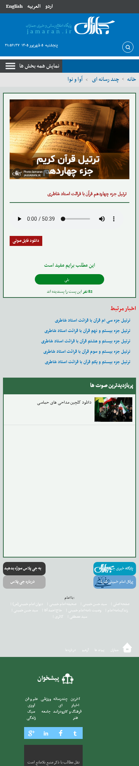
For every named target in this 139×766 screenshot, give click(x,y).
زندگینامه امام (116, 610)
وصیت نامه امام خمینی (83, 610)
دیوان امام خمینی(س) (26, 604)
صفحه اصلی (119, 604)
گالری (57, 617)
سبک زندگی (31, 715)
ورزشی (46, 699)
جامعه (46, 712)
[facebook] (60, 733)
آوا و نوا (75, 79)
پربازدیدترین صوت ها (111, 385)
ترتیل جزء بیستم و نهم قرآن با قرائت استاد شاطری (88, 331)
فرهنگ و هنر (75, 715)
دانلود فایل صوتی (26, 240)
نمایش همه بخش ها (39, 66)
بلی (67, 280)
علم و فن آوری (31, 702)
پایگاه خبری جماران (119, 568)
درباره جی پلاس (22, 581)
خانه (131, 79)
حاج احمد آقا (52, 610)
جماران (114, 650)
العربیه (33, 6)
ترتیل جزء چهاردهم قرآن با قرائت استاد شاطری (86, 194)
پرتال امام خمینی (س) (117, 582)
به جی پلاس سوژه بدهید (22, 568)
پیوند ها (100, 650)
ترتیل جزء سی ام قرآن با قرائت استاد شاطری (93, 320)
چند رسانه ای (105, 79)
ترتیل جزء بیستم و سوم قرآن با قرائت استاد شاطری (87, 351)
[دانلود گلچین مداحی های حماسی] (113, 409)
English (14, 6)
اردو (49, 6)
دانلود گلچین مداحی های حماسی (64, 402)
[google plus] (31, 733)
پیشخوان (48, 678)
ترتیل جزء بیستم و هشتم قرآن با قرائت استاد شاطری (86, 341)
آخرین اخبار (75, 702)
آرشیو (85, 650)
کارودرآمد (60, 712)
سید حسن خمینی (93, 604)
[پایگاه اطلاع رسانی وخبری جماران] (69, 26)
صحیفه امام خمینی (61, 604)
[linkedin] (46, 733)
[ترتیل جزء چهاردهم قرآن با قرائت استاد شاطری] (69, 139)
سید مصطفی (77, 617)
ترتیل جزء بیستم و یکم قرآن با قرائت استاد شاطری (88, 362)
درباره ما (70, 650)
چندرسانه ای (60, 702)
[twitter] (75, 733)
